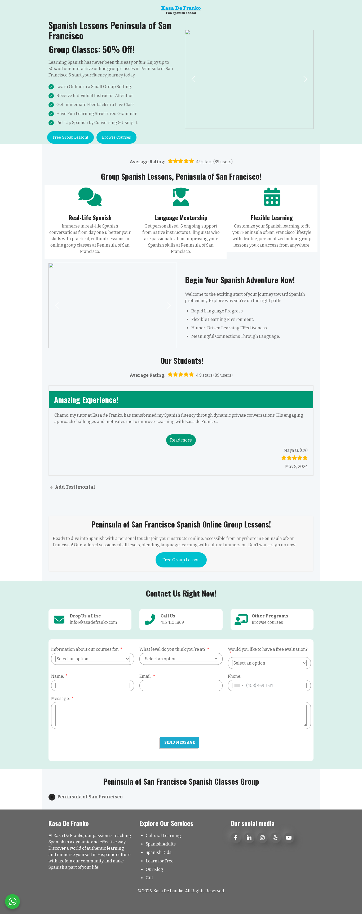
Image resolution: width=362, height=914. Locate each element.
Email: (145, 676)
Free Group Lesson (181, 559)
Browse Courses (116, 137)
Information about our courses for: (85, 649)
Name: (57, 676)
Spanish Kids (158, 852)
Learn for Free (160, 860)
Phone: (234, 676)
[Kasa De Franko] (181, 10)
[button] (193, 79)
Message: (60, 698)
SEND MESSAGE (179, 742)
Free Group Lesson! (70, 137)
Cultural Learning (163, 835)
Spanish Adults (161, 844)
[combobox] (238, 685)
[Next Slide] (307, 430)
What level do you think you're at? (172, 649)
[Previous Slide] (54, 430)
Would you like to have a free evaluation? (268, 649)
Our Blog (154, 869)
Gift (149, 877)
